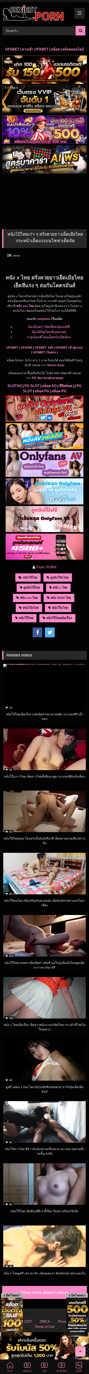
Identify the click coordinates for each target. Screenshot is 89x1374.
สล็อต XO (49, 386)
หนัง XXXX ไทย (61, 597)
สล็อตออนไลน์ (73, 49)
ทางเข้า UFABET (35, 49)
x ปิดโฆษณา (11, 1295)
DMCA (45, 1321)
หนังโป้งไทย (31, 607)
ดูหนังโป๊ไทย (32, 587)
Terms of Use (45, 1327)
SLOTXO (15, 386)
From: (41, 567)
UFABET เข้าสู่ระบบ (69, 347)
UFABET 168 (44, 347)
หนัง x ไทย (60, 587)
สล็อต (55, 49)
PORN (51, 567)
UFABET (12, 49)
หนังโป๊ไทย (30, 577)
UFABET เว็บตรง (44, 352)
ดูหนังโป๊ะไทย (59, 577)
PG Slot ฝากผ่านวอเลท (47, 378)
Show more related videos (44, 1292)
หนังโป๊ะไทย (60, 607)
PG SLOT (32, 386)
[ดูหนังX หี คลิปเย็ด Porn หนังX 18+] (36, 13)
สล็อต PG (42, 391)
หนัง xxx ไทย (25, 306)
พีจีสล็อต (65, 386)
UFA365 (26, 347)
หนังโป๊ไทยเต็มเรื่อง (59, 618)
